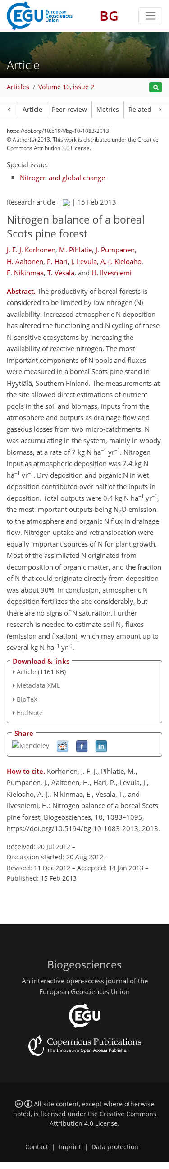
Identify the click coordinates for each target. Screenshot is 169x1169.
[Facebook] (82, 745)
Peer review (69, 109)
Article (32, 109)
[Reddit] (62, 745)
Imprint (70, 1147)
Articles (18, 87)
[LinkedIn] (101, 745)
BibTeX (27, 699)
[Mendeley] (30, 745)
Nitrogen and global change (62, 177)
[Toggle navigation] (150, 15)
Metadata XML (38, 685)
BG (109, 15)
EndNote (30, 712)
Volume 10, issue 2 (66, 87)
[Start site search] (155, 87)
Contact (36, 1147)
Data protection (114, 1147)
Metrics (107, 109)
